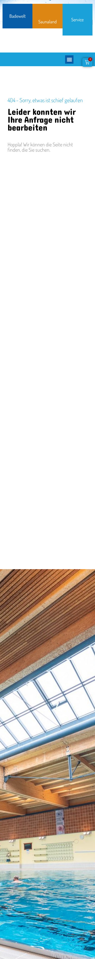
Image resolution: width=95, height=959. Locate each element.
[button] (69, 59)
